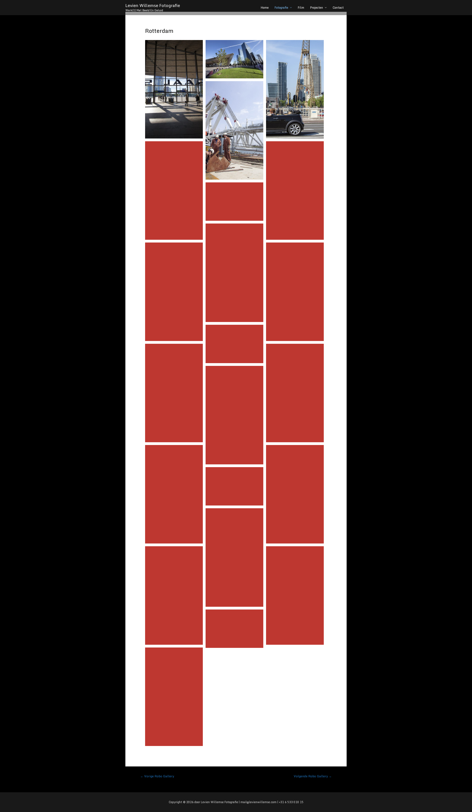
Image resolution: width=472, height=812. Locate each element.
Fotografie (281, 7)
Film (301, 7)
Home (265, 7)
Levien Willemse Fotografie (152, 5)
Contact (338, 7)
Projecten (316, 7)
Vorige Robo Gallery (157, 776)
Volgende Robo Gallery (313, 776)
